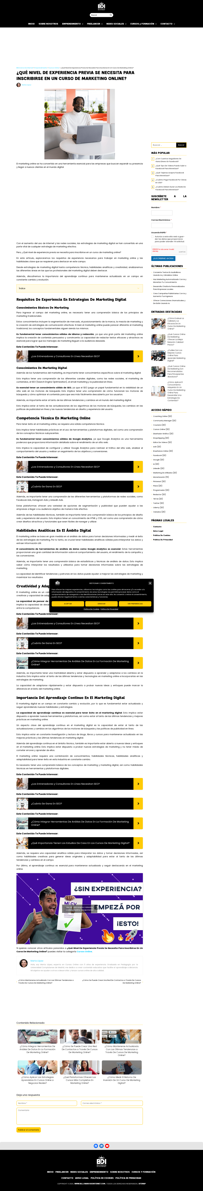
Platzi (155, 486)
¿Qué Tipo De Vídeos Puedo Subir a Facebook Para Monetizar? (171, 167)
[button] (150, 583)
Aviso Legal (158, 531)
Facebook (157, 455)
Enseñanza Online (160, 451)
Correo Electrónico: (161, 220)
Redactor (157, 494)
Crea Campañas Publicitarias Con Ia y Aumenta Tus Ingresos (169, 294)
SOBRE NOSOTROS (48, 24)
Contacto (157, 527)
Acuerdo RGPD (159, 233)
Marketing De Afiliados (162, 472)
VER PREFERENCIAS (135, 603)
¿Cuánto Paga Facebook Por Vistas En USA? (171, 181)
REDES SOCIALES (115, 24)
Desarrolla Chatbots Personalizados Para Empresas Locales (169, 287)
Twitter (156, 503)
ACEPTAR (68, 603)
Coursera (157, 425)
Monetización (159, 477)
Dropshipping (159, 438)
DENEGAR (101, 603)
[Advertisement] (101, 47)
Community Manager (162, 420)
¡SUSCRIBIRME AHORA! (163, 258)
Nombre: (156, 207)
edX (155, 446)
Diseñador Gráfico (161, 433)
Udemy (156, 507)
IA (154, 464)
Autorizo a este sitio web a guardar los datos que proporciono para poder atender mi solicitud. (170, 239)
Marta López (26, 85)
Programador (159, 490)
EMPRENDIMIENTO (71, 24)
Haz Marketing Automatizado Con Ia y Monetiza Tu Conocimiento (169, 280)
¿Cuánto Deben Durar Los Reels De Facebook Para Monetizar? (171, 188)
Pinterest (157, 481)
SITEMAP (142, 1184)
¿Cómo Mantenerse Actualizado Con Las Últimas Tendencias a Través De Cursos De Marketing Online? (46, 981)
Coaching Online (160, 416)
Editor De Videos (160, 442)
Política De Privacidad (109, 609)
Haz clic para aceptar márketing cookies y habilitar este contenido (80, 908)
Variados (157, 512)
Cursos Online (159, 429)
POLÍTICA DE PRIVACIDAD (128, 1178)
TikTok (155, 499)
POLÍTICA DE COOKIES (102, 1178)
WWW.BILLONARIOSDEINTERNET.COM (89, 1184)
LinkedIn (156, 468)
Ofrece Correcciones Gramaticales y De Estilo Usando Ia (169, 302)
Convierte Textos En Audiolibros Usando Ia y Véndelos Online (167, 273)
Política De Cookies (91, 609)
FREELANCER (93, 24)
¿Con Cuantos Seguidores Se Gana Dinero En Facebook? (168, 160)
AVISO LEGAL (82, 1178)
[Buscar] (110, 15)
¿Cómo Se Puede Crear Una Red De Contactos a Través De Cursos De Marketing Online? (111, 981)
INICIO (31, 24)
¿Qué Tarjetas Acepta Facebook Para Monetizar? (170, 174)
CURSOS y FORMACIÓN (142, 24)
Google (156, 459)
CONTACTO (166, 24)
